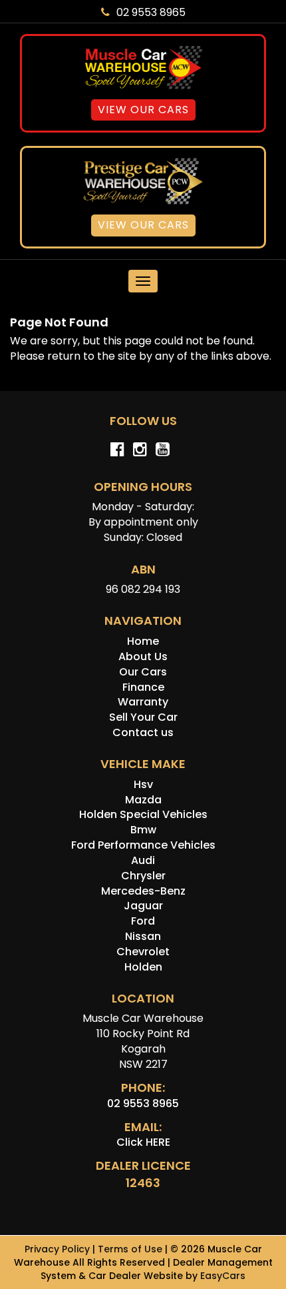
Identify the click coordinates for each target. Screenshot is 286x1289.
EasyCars (222, 1275)
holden (143, 967)
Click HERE (143, 1142)
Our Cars (143, 671)
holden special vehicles (143, 814)
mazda (143, 799)
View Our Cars (143, 109)
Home (143, 641)
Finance (143, 687)
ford (143, 921)
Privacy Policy (58, 1249)
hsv (143, 784)
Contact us (143, 732)
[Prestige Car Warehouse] (143, 181)
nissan (143, 936)
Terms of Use (131, 1249)
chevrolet (143, 951)
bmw (143, 829)
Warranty (143, 701)
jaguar (143, 905)
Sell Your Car (143, 717)
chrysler (143, 875)
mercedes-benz (143, 891)
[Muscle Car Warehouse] (143, 67)
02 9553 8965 (151, 12)
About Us (143, 656)
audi (143, 860)
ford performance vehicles (143, 845)
